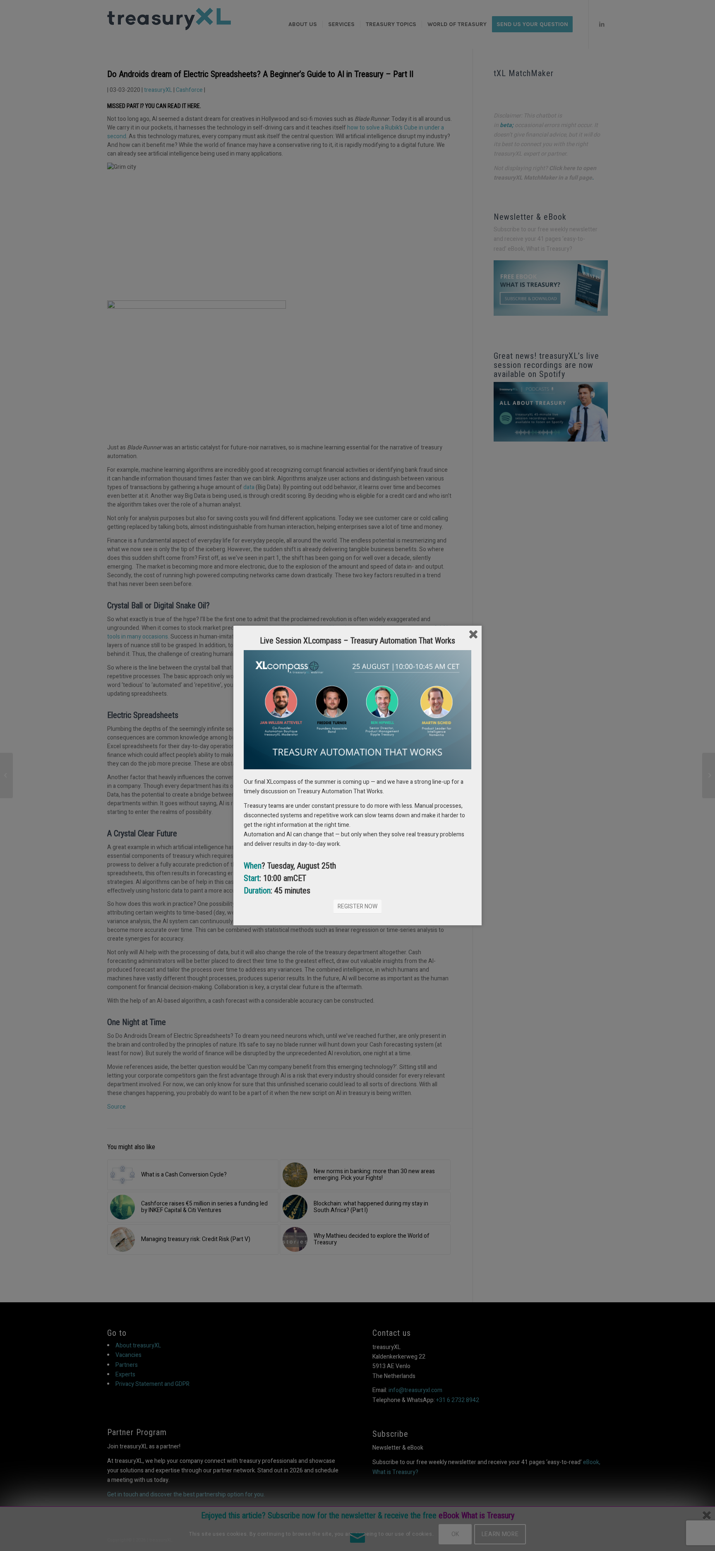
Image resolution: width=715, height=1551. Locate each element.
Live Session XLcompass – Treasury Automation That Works (357, 641)
